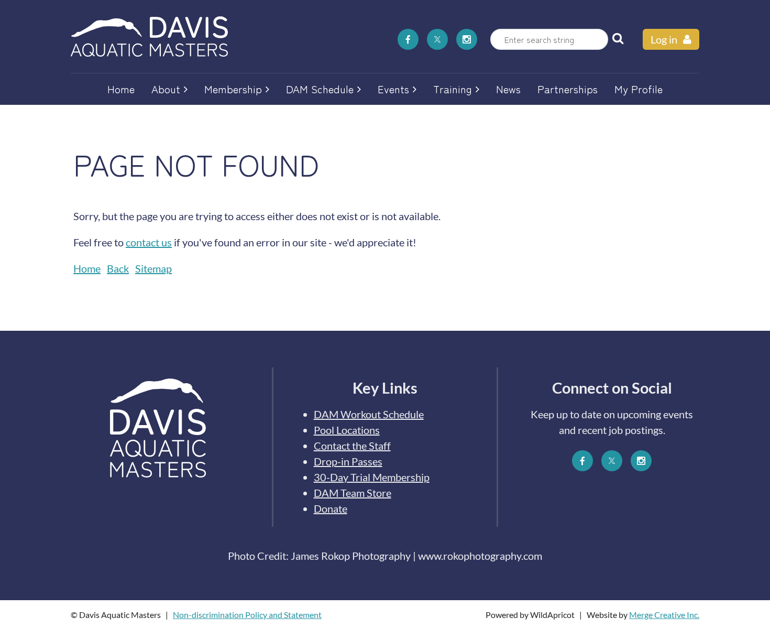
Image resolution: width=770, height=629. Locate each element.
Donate (330, 508)
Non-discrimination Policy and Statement (247, 615)
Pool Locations (347, 430)
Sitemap (153, 268)
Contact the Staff (352, 445)
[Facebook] (408, 39)
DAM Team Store (352, 492)
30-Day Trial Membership (372, 477)
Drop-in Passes (348, 461)
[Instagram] (466, 39)
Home (87, 268)
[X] (437, 39)
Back (118, 268)
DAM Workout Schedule (369, 414)
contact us (149, 242)
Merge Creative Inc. (664, 615)
